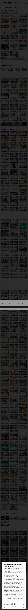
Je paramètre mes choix (10, 604)
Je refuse (14, 606)
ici (17, 599)
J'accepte (14, 603)
